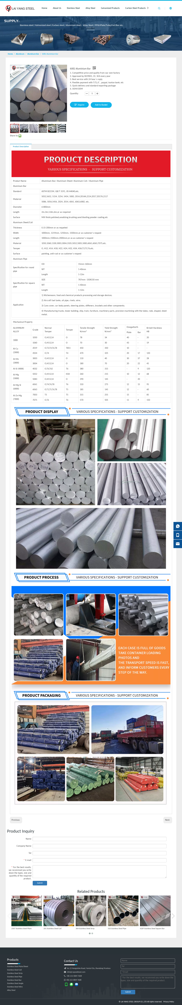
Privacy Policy (168, 1002)
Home (44, 8)
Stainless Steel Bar (14, 980)
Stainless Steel (73, 8)
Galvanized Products (110, 8)
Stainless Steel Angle (15, 983)
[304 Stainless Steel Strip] (91, 910)
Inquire (81, 105)
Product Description (21, 147)
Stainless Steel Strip (14, 973)
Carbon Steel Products (135, 8)
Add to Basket (101, 105)
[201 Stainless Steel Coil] (59, 910)
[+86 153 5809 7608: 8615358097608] (71, 984)
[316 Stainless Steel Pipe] (123, 910)
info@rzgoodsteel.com (76, 972)
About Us (57, 8)
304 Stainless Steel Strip (85, 929)
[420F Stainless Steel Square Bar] (155, 910)
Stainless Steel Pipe (14, 977)
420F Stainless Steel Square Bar (152, 929)
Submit (40, 883)
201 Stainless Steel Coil (52, 929)
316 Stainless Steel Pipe (117, 929)
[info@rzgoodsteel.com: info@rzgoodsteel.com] (76, 984)
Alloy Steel (90, 8)
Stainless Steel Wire (15, 987)
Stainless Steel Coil (14, 970)
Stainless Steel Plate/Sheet (17, 967)
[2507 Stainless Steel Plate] (26, 910)
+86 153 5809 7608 (73, 976)
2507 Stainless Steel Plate (21, 929)
